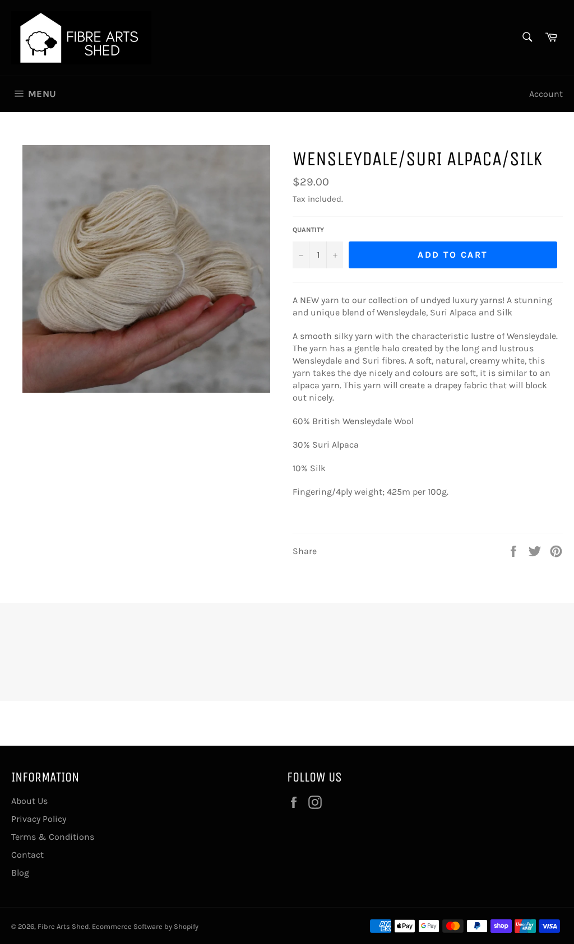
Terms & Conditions (52, 836)
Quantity (308, 230)
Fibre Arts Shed (63, 926)
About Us (29, 801)
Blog (20, 872)
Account (546, 94)
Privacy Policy (38, 818)
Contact (27, 854)
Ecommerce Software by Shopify (145, 926)
